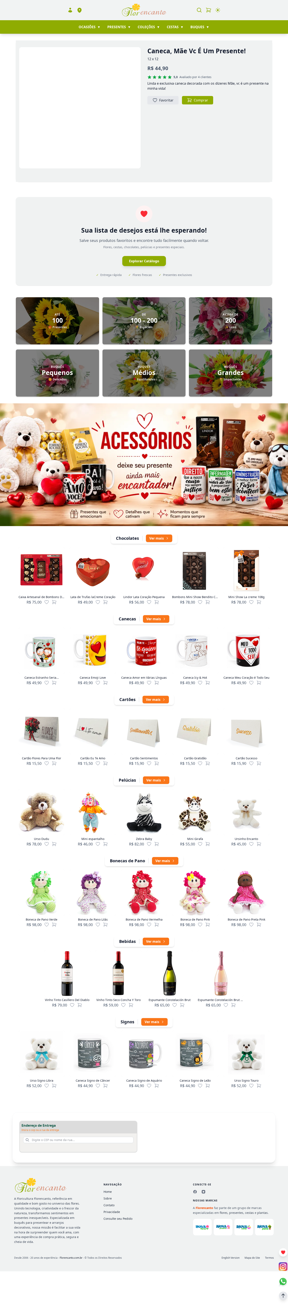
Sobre (108, 1198)
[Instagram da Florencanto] (203, 1192)
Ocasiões (90, 27)
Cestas (175, 27)
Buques (199, 27)
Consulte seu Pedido (118, 1219)
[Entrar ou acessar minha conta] (70, 10)
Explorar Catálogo (144, 261)
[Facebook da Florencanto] (195, 1192)
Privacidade (112, 1212)
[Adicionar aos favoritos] (46, 602)
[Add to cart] (54, 602)
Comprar (201, 100)
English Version (231, 1258)
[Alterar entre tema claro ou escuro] (218, 10)
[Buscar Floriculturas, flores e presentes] (199, 10)
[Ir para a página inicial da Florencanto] (144, 10)
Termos (269, 1258)
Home (108, 1192)
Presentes (119, 27)
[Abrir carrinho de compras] (208, 10)
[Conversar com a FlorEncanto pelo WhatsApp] (283, 1281)
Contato (109, 1205)
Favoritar (166, 100)
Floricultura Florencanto (34, 1199)
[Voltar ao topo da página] (283, 1296)
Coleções (149, 27)
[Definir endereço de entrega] (79, 10)
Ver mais (156, 538)
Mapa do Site (252, 1258)
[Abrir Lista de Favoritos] (283, 1252)
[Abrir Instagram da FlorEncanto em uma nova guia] (283, 1267)
